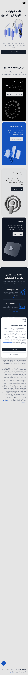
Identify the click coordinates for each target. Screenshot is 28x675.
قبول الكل (14, 349)
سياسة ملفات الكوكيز (8, 342)
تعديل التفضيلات (14, 354)
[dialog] (14, 337)
